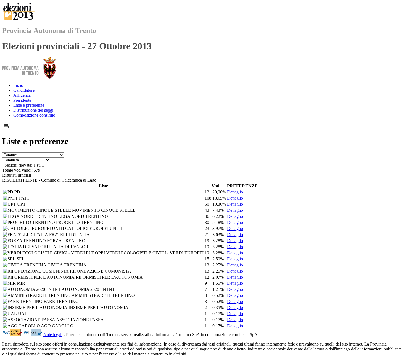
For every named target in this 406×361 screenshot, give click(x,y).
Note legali (52, 334)
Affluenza (22, 95)
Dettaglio (235, 192)
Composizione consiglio (34, 115)
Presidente (22, 100)
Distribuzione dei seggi (33, 110)
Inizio (18, 85)
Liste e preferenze (28, 105)
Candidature (24, 90)
